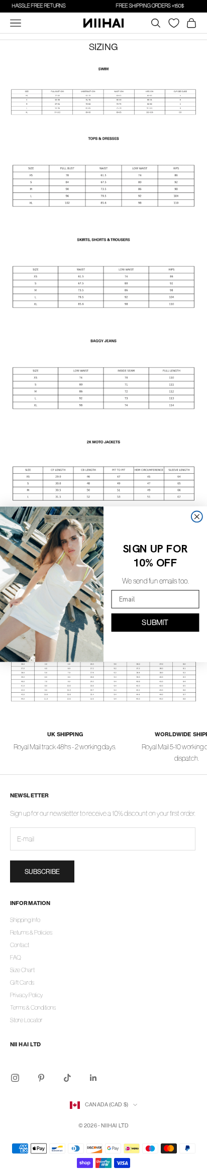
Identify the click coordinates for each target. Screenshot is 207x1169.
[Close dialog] (196, 516)
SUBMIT (155, 622)
